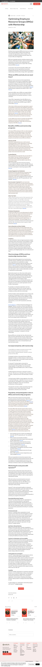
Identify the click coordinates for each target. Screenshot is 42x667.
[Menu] (31, 4)
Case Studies (22, 574)
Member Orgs (35, 574)
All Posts (6, 8)
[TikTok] (7, 582)
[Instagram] (5, 582)
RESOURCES (22, 573)
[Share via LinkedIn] (11, 530)
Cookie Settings (31, 664)
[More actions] (35, 14)
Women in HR (8, 527)
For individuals (28, 578)
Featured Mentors (23, 8)
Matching (15, 577)
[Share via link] (14, 530)
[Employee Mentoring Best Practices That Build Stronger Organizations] (12, 544)
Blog (21, 577)
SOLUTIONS (35, 573)
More (29, 8)
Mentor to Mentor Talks (14, 8)
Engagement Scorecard (22, 584)
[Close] (40, 664)
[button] (7, 584)
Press (21, 576)
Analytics (15, 578)
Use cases (34, 581)
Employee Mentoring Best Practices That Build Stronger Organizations (12, 551)
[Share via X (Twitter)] (9, 530)
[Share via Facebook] (6, 530)
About (27, 574)
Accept (37, 664)
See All (35, 538)
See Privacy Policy (7, 665)
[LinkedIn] (3, 582)
